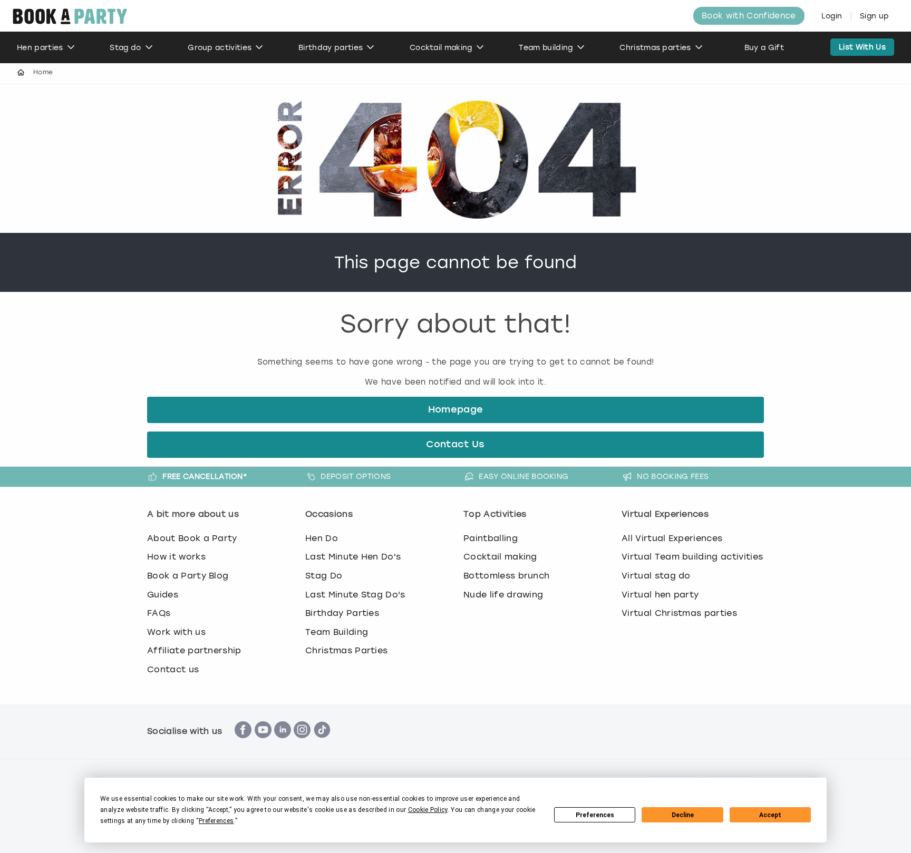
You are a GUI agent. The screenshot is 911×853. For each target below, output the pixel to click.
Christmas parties (655, 47)
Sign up (874, 16)
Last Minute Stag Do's (355, 595)
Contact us (173, 669)
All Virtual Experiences (672, 538)
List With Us (862, 47)
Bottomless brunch (506, 576)
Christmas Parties (346, 650)
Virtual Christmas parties (679, 613)
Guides (162, 595)
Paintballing (490, 538)
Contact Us (455, 444)
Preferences (595, 815)
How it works (176, 557)
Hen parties (40, 47)
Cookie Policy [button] (428, 809)
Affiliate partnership (194, 650)
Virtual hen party (660, 595)
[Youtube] (263, 744)
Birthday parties (330, 47)
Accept (770, 815)
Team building (546, 47)
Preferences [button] (216, 821)
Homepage (455, 410)
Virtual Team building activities (692, 557)
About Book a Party (192, 538)
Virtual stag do (656, 576)
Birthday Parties (342, 613)
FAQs (158, 613)
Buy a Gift (764, 47)
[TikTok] (322, 744)
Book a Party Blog (187, 576)
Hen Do (321, 538)
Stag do (125, 47)
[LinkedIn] (282, 744)
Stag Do (323, 576)
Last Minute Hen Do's (353, 557)
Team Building (336, 632)
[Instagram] (302, 744)
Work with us (176, 632)
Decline (683, 815)
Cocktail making (441, 47)
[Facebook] (243, 744)
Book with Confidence (749, 16)
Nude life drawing (503, 595)
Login (831, 16)
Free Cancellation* (204, 476)
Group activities (219, 47)
